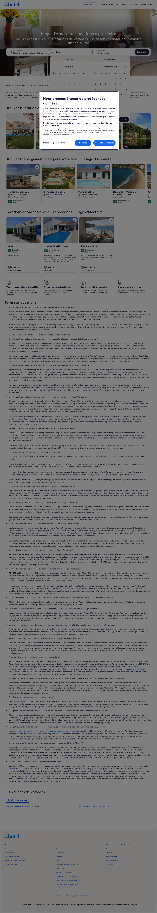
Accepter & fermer (104, 143)
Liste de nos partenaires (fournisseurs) (57, 134)
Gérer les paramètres (54, 143)
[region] (79, 120)
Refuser (83, 143)
